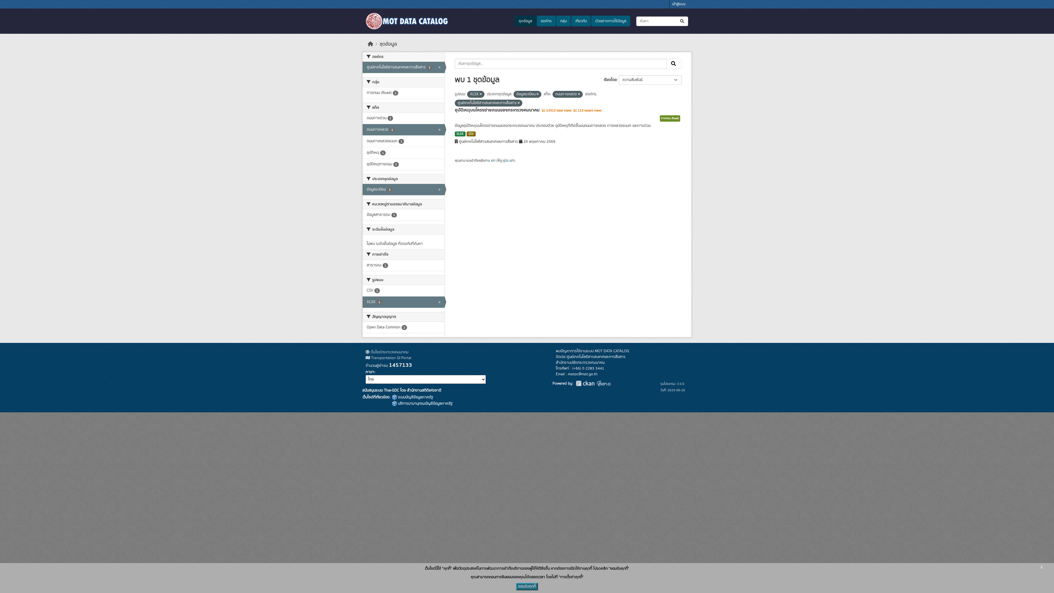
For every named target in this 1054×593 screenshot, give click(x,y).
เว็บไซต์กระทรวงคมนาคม (388, 352)
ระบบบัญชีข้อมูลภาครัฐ (415, 397)
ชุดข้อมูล (525, 21)
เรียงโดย (610, 80)
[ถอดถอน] (481, 94)
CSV (471, 134)
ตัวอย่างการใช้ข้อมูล (610, 21)
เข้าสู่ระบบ (679, 4)
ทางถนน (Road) (670, 118)
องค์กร (546, 21)
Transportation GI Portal (390, 358)
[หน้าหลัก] (370, 44)
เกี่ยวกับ (581, 21)
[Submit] (682, 21)
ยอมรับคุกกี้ (527, 586)
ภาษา (370, 372)
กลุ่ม (563, 21)
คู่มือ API (508, 160)
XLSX (460, 134)
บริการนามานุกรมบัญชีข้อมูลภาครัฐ (425, 403)
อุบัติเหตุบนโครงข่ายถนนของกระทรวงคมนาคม (498, 110)
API (493, 160)
